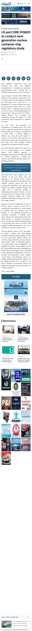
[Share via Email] (13, 78)
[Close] (28, 617)
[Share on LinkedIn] (23, 78)
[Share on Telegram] (28, 78)
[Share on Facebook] (4, 78)
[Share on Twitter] (8, 78)
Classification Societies (10, 28)
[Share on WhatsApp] (18, 78)
